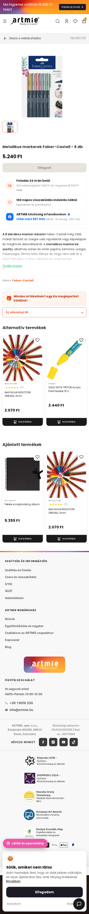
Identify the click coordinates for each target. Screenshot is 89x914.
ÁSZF (8, 591)
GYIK (8, 584)
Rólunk (10, 619)
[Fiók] (66, 21)
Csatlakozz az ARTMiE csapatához (29, 633)
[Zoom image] (42, 91)
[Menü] (5, 21)
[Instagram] (53, 742)
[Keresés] (57, 21)
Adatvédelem (14, 598)
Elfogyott (44, 167)
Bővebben (13, 881)
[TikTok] (74, 742)
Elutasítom (14, 903)
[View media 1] (9, 127)
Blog (8, 647)
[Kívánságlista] (75, 21)
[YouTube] (63, 742)
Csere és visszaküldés (20, 577)
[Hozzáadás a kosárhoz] (22, 422)
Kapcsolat (12, 640)
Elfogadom (44, 892)
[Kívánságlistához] (37, 340)
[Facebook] (43, 742)
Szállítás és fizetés (18, 570)
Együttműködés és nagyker (24, 626)
